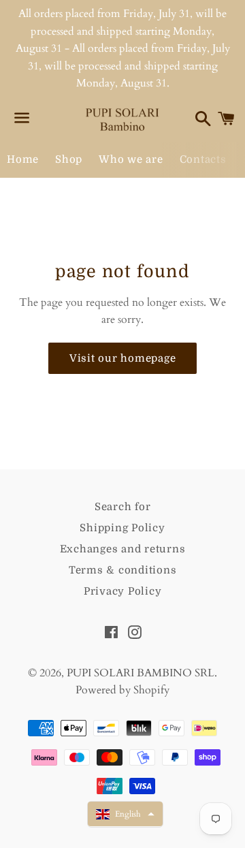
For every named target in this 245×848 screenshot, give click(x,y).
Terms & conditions (123, 570)
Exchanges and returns (123, 549)
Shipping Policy (122, 528)
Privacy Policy (123, 591)
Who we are (131, 159)
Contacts (203, 159)
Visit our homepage (122, 358)
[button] (125, 814)
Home (23, 159)
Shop (68, 159)
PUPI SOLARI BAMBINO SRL (140, 672)
